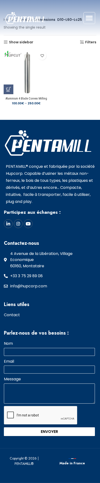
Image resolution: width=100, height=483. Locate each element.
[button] (89, 18)
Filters (90, 42)
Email (9, 361)
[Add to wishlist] (42, 56)
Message (12, 379)
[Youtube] (28, 223)
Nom (8, 343)
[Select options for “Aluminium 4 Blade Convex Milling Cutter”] (8, 89)
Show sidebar (21, 42)
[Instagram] (18, 223)
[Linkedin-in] (8, 223)
